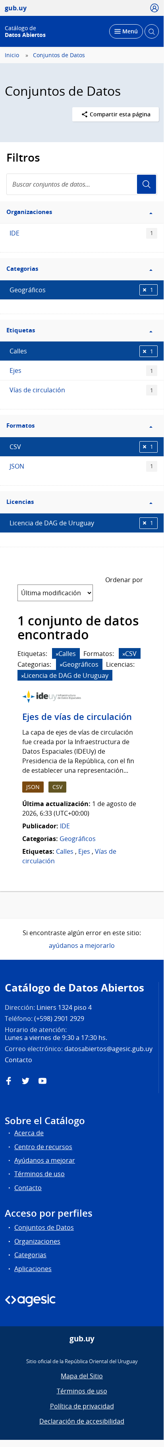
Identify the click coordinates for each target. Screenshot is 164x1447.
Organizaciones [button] (29, 212)
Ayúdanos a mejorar (44, 1160)
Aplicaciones (33, 1268)
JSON (81, 466)
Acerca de (29, 1133)
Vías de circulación (81, 390)
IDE (81, 233)
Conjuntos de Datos (59, 55)
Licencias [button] (20, 502)
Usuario (146, 184)
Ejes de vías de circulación (77, 717)
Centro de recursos (43, 1146)
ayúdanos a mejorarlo (82, 945)
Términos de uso (39, 1173)
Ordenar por (124, 579)
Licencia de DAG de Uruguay (81, 523)
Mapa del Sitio (82, 1376)
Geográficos (81, 290)
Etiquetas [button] (20, 330)
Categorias (30, 1254)
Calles (81, 351)
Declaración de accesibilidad (81, 1421)
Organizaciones (37, 1241)
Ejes (81, 370)
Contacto (28, 1187)
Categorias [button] (22, 268)
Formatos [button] (20, 425)
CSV (81, 446)
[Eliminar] (57, 654)
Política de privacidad (82, 1406)
